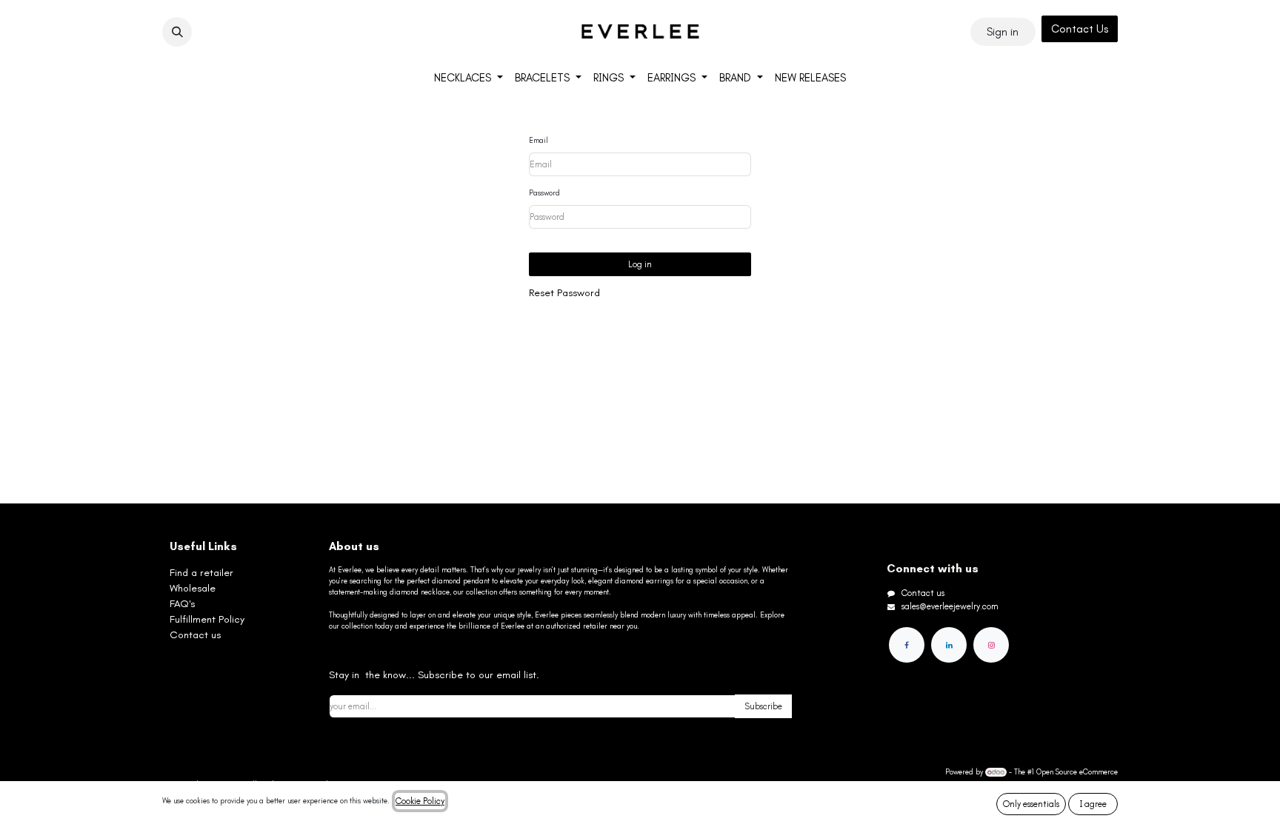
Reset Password (564, 293)
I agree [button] (1093, 804)
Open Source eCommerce (1077, 772)
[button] (177, 32)
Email (538, 140)
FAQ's (182, 603)
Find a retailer (201, 572)
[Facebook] (906, 645)
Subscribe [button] (763, 706)
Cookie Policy (420, 801)
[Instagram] (991, 645)
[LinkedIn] (949, 645)
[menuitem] (468, 78)
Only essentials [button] (1031, 804)
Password (544, 193)
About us (354, 546)
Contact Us (1079, 29)
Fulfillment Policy (207, 619)
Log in (640, 264)
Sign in (1003, 31)
